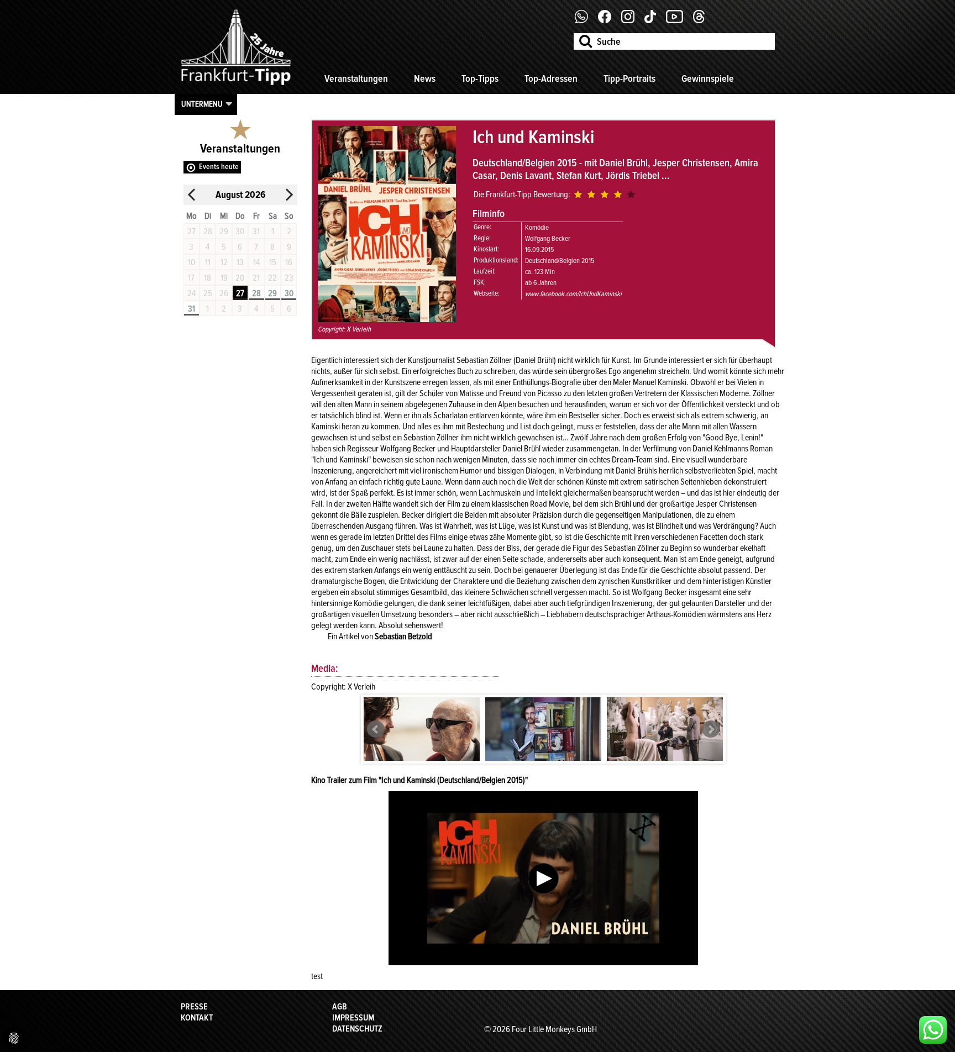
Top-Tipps (480, 78)
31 (191, 308)
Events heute (219, 166)
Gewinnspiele (707, 78)
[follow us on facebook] (585, 20)
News (424, 78)
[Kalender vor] (289, 195)
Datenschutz (357, 1028)
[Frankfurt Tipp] (236, 85)
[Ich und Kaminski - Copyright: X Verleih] (422, 729)
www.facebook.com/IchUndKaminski (573, 294)
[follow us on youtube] (678, 20)
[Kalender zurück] (191, 195)
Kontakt (197, 1017)
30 (289, 293)
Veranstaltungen (356, 78)
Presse (194, 1006)
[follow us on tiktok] (654, 20)
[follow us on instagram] (632, 20)
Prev (376, 729)
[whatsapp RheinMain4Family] (933, 1030)
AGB (339, 1006)
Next (711, 729)
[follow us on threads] (703, 20)
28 (256, 293)
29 (272, 293)
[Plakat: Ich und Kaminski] (387, 319)
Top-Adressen (551, 78)
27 (240, 293)
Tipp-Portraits (629, 78)
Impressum (353, 1017)
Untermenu (202, 104)
